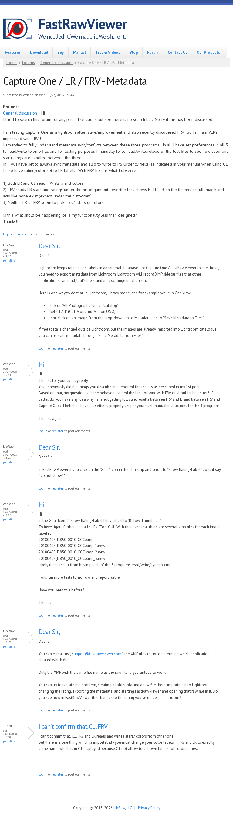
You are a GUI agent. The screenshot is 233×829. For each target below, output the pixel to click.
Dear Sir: (49, 246)
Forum (152, 52)
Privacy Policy (149, 807)
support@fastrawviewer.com (96, 653)
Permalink (9, 260)
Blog (134, 52)
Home (11, 62)
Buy (60, 52)
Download (39, 52)
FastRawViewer (82, 24)
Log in (7, 234)
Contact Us (177, 52)
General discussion (56, 62)
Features (13, 52)
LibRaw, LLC (122, 807)
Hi (41, 365)
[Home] (20, 29)
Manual (79, 52)
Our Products (208, 52)
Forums (28, 62)
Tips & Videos (107, 52)
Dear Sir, (49, 447)
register (22, 234)
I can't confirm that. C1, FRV (73, 726)
